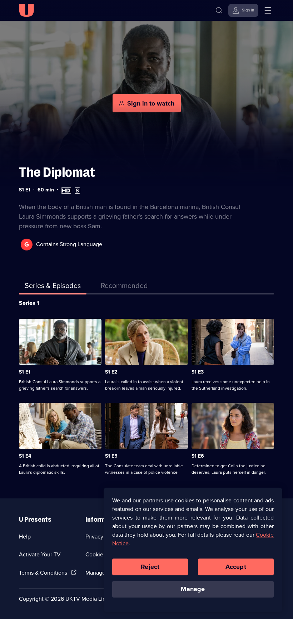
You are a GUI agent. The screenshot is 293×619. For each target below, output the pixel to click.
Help (25, 536)
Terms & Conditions (43, 573)
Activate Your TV (40, 554)
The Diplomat (57, 172)
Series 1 (29, 303)
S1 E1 (24, 372)
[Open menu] (267, 10)
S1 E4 (25, 456)
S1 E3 (198, 372)
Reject (150, 566)
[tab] (124, 287)
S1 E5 (111, 456)
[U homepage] (26, 10)
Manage (193, 589)
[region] (193, 549)
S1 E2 (111, 372)
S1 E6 (198, 456)
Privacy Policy (102, 536)
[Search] (219, 10)
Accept (235, 566)
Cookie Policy (102, 554)
